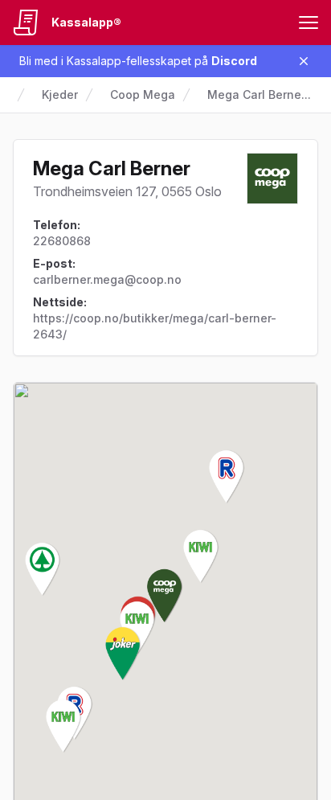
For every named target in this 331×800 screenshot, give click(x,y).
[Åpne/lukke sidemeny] (308, 22)
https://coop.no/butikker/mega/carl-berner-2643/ (154, 326)
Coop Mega (142, 94)
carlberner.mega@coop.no (107, 279)
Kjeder (60, 94)
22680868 (62, 241)
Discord (234, 61)
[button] (165, 596)
